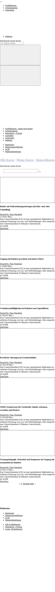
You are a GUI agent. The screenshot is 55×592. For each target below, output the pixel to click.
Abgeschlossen (45, 160)
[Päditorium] (19, 32)
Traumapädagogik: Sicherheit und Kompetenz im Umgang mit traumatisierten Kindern (27, 461)
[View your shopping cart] (19, 104)
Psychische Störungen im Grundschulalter (18, 357)
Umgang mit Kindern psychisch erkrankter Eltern (21, 259)
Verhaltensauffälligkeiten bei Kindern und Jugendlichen (24, 308)
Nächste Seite (29, 484)
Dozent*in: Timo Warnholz (11, 214)
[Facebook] (19, 551)
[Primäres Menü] (1, 1)
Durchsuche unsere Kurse (10, 41)
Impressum (9, 145)
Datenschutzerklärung (14, 147)
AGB (7, 149)
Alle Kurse (7, 160)
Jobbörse (8, 36)
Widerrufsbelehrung (13, 152)
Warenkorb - (13, 133)
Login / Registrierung (13, 529)
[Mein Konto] (19, 124)
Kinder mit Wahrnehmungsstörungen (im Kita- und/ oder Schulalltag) (25, 208)
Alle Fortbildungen (12, 524)
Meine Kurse (25, 160)
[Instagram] (19, 571)
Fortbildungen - (19, 129)
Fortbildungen (10, 5)
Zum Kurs (4, 228)
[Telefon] (19, 591)
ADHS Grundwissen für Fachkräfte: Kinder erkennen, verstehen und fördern (24, 408)
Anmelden (9, 136)
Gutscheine (9, 10)
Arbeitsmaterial (11, 8)
